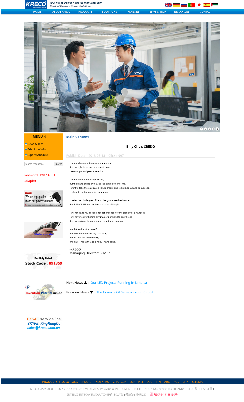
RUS (176, 382)
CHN (185, 382)
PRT (140, 382)
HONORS (133, 11)
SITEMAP (198, 382)
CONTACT (206, 11)
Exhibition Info (36, 149)
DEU (150, 382)
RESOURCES (181, 11)
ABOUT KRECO (61, 11)
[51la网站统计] (151, 394)
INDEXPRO (101, 382)
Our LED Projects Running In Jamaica (118, 282)
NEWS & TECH (157, 11)
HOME (37, 11)
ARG (167, 382)
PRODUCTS (85, 11)
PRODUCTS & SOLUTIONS (60, 382)
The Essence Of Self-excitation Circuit (124, 292)
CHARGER (119, 382)
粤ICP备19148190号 (166, 394)
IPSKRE (86, 382)
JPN (158, 382)
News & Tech (35, 144)
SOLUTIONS (109, 11)
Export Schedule (37, 155)
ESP (132, 382)
